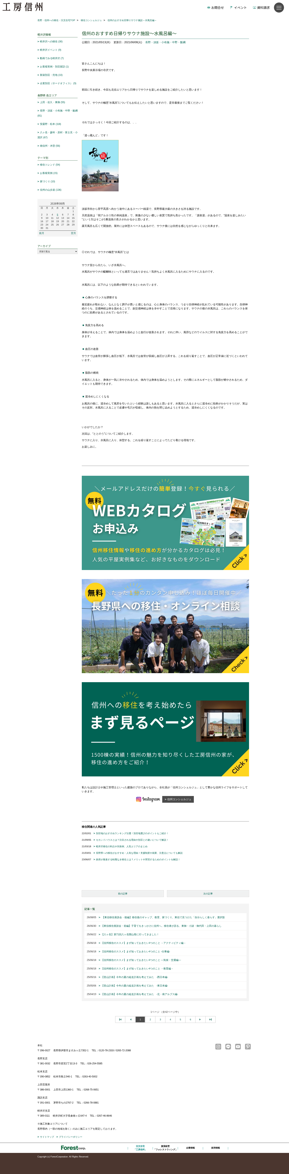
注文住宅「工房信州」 (140, 1148)
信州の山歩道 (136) (50, 189)
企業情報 (190, 1148)
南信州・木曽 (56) (50, 145)
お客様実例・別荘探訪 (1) (54, 66)
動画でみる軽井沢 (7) (52, 58)
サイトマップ (47, 1136)
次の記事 (208, 893)
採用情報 (215, 1148)
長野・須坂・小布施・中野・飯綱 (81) (57, 113)
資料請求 (263, 7)
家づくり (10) (47, 181)
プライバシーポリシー (70, 1136)
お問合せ (217, 7)
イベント (240, 7)
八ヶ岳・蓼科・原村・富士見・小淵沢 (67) (57, 135)
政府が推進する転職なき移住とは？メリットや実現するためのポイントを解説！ (138, 859)
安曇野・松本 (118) (50, 124)
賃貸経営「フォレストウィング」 (165, 1148)
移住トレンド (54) (50, 164)
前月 (41, 233)
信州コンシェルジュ (179, 799)
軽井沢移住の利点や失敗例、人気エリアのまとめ (122, 846)
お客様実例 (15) (49, 173)
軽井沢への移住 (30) (51, 41)
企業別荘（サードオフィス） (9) (58, 83)
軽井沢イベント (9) (50, 49)
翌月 (73, 233)
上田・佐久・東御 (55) (52, 102)
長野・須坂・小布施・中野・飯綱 (165, 42)
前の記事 (122, 893)
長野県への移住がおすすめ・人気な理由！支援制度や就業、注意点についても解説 (139, 853)
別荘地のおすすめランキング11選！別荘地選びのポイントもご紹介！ (132, 833)
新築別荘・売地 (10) (51, 74)
